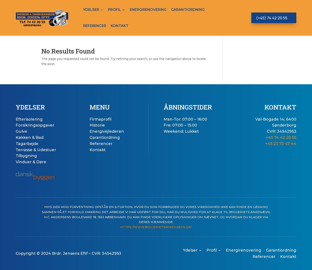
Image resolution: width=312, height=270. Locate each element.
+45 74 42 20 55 (281, 137)
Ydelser (91, 10)
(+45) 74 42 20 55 (271, 17)
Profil (114, 10)
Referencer (94, 26)
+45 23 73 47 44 (280, 143)
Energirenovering (148, 10)
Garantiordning (188, 10)
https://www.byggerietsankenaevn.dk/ (156, 227)
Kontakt (119, 26)
